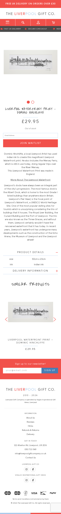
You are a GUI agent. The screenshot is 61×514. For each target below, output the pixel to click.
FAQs (30, 426)
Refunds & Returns (30, 430)
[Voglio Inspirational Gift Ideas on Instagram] (26, 480)
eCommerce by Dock (40, 499)
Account (38, 22)
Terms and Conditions (21, 499)
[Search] (22, 22)
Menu (7, 22)
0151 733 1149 (30, 449)
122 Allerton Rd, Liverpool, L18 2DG (30, 445)
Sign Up (49, 370)
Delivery (30, 434)
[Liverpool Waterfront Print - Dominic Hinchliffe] (30, 62)
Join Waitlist (30, 143)
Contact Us (30, 458)
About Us (30, 418)
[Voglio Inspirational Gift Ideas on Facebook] (33, 480)
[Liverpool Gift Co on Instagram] (26, 469)
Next (54, 319)
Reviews (30, 422)
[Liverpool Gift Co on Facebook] (33, 469)
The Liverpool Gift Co (30, 13)
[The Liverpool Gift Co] (30, 389)
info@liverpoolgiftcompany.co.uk (30, 454)
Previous (6, 319)
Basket (53, 22)
